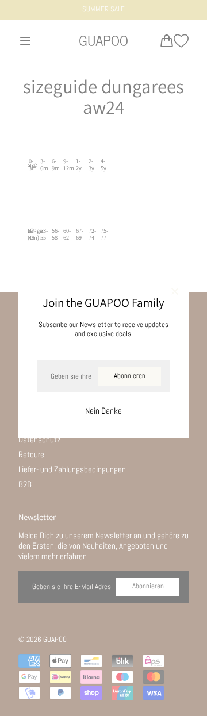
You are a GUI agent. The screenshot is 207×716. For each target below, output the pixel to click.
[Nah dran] (174, 292)
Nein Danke (103, 411)
